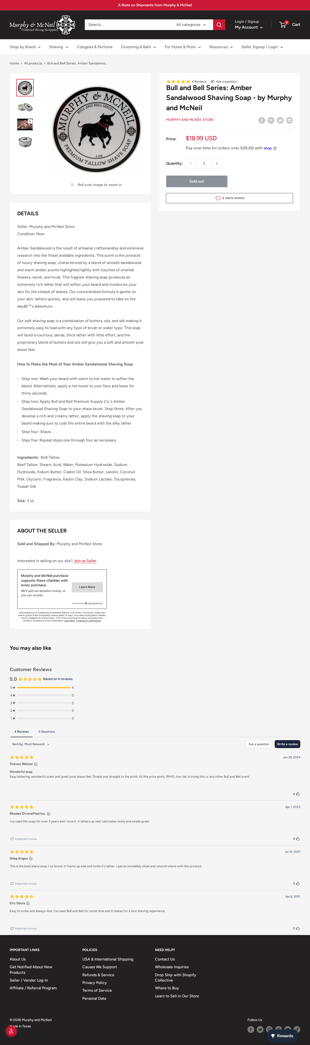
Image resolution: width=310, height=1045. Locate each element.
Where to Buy (167, 988)
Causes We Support (99, 967)
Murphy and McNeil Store (190, 120)
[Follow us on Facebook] (251, 1029)
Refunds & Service (98, 975)
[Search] (219, 24)
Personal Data (94, 998)
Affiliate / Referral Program (33, 988)
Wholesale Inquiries (172, 967)
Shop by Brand (22, 47)
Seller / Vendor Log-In (29, 980)
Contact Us (165, 959)
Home (14, 63)
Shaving (56, 47)
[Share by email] (289, 120)
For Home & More (180, 47)
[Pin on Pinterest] (271, 120)
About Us (18, 959)
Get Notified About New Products (31, 970)
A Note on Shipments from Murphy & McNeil (155, 5)
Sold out (196, 181)
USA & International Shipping (107, 959)
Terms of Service (97, 990)
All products (33, 63)
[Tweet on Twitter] (280, 120)
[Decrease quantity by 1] (191, 163)
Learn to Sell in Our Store (177, 996)
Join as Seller (85, 560)
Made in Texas (20, 1026)
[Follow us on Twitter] (260, 1029)
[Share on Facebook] (261, 120)
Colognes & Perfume (95, 47)
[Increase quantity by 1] (217, 163)
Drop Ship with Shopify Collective (175, 978)
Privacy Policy (94, 982)
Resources (218, 47)
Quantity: (174, 163)
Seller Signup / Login (259, 47)
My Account (247, 27)
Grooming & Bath (136, 47)
